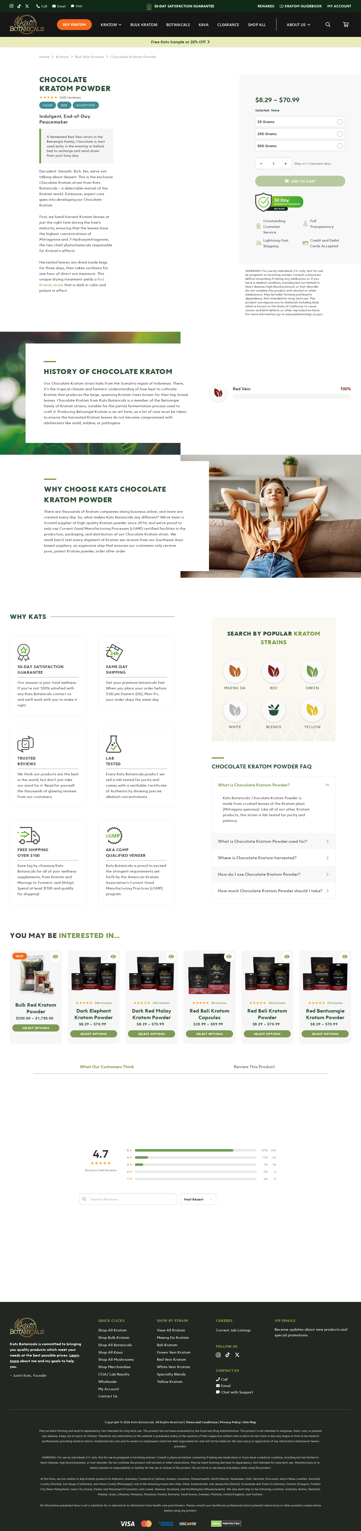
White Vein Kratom (173, 1366)
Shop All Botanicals (115, 1344)
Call (224, 1379)
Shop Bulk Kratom (113, 1337)
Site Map (249, 1422)
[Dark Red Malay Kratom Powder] (151, 974)
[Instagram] (11, 6)
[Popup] (55, 957)
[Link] (235, 671)
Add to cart (300, 181)
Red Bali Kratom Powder (267, 1014)
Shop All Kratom (112, 1330)
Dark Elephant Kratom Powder (93, 1014)
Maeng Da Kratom (173, 1337)
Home (44, 56)
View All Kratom (171, 1330)
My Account (108, 1388)
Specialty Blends (171, 1374)
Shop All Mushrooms (116, 1359)
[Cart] (345, 24)
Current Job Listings (233, 1330)
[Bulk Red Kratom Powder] (35, 974)
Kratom (62, 56)
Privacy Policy (230, 1422)
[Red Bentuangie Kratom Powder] (325, 974)
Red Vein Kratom (89, 56)
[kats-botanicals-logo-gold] (27, 24)
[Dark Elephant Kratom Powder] (93, 974)
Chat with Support (237, 1392)
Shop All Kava (110, 1352)
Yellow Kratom (169, 1381)
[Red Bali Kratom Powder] (267, 974)
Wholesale (107, 1381)
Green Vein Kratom (174, 1352)
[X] (27, 6)
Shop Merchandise (114, 1366)
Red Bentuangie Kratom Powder (325, 1014)
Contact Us (107, 1395)
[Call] (218, 1379)
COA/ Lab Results (113, 1374)
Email (226, 1385)
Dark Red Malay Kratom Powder (151, 1014)
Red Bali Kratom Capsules (209, 1014)
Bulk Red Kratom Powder (35, 1008)
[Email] (218, 1386)
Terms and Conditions (202, 1422)
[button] (276, 6)
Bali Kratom (167, 1344)
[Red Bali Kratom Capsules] (209, 974)
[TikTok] (19, 6)
